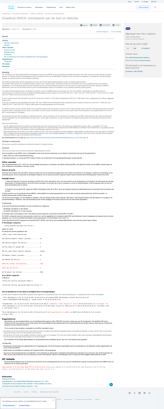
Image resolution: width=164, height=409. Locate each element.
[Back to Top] (111, 384)
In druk (117, 25)
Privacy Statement (9, 405)
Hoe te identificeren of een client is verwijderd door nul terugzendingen (26, 57)
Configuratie (7, 54)
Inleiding (5, 40)
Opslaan (85, 25)
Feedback (146, 48)
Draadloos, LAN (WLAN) (134, 71)
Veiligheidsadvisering (8, 379)
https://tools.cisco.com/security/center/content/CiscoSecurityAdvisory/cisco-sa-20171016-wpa (56, 137)
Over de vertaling (116, 31)
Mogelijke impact (9, 52)
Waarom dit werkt (9, 50)
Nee (135, 48)
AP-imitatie (6, 64)
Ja (128, 48)
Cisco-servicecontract (142, 60)
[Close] (53, 400)
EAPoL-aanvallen (7, 47)
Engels (95, 25)
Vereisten (7, 45)
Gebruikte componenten (11, 43)
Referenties (6, 66)
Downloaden (106, 25)
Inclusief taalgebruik (102, 31)
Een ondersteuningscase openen (137, 57)
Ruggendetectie (7, 59)
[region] (28, 403)
